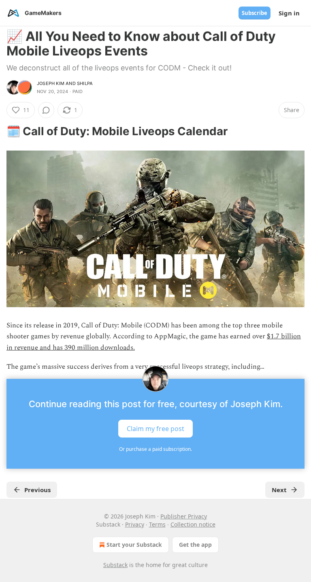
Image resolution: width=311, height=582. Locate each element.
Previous (37, 490)
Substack (115, 565)
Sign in (289, 13)
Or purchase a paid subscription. (155, 449)
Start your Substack (134, 544)
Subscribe (254, 13)
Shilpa (85, 83)
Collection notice (192, 524)
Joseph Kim (50, 83)
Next (279, 490)
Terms (157, 524)
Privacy (134, 524)
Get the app (195, 544)
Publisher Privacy (183, 516)
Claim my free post (155, 428)
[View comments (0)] (46, 110)
